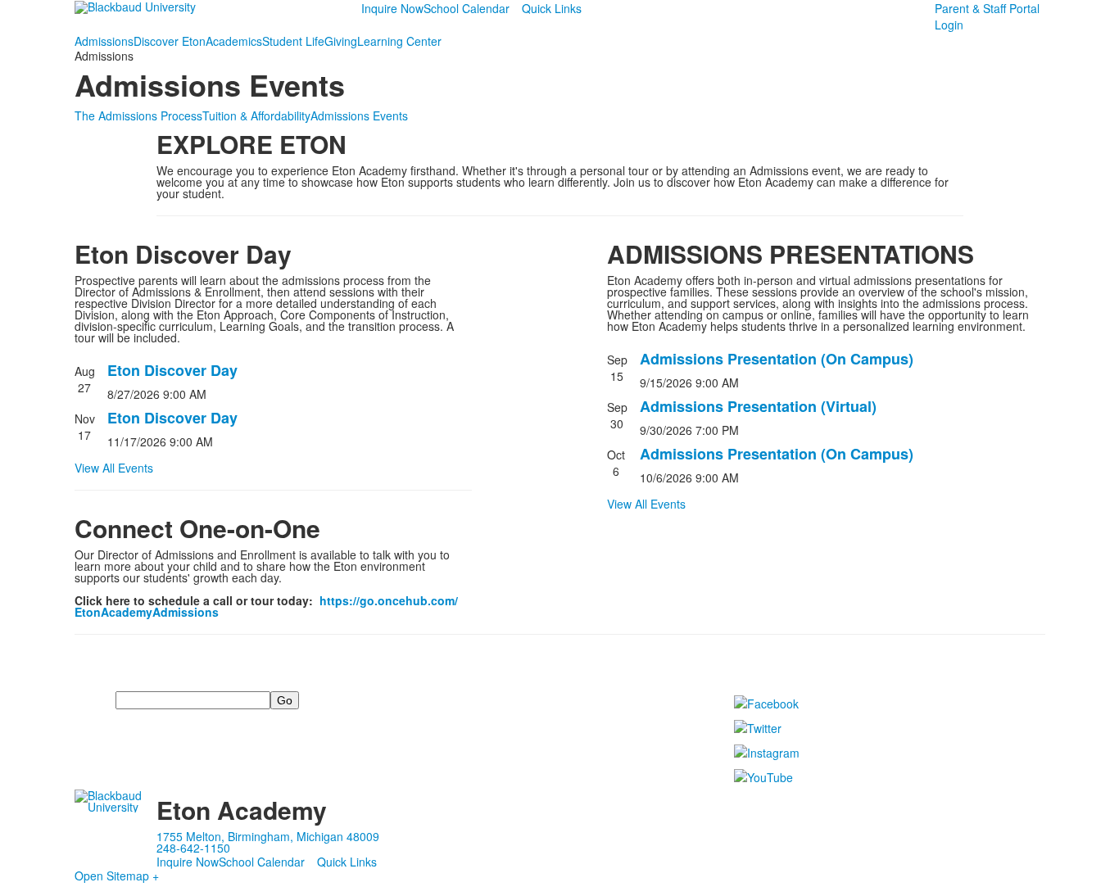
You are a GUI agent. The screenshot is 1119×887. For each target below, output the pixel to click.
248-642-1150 (193, 847)
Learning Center (399, 41)
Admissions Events (359, 115)
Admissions (104, 41)
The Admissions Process (138, 115)
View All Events (114, 467)
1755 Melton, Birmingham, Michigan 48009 (267, 836)
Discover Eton (170, 41)
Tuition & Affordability (256, 115)
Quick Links (552, 8)
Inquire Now (392, 8)
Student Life (293, 41)
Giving (340, 41)
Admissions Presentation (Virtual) (758, 406)
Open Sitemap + (117, 875)
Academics (234, 41)
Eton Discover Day (172, 370)
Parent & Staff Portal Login (987, 16)
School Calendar (467, 8)
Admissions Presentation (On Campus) (776, 358)
